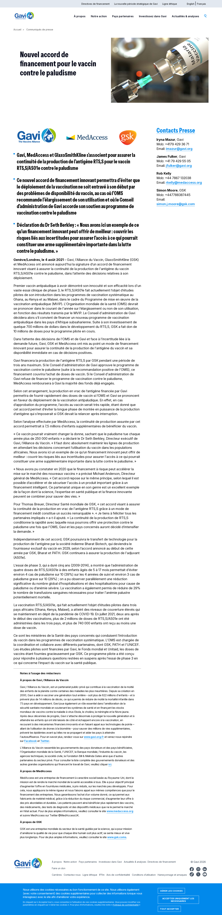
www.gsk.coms (116, 837)
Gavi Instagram (198, 869)
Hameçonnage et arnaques (172, 874)
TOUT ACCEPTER (169, 909)
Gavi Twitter (198, 874)
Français (201, 3)
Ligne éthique (169, 3)
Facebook (30, 741)
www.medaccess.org (120, 811)
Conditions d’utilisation (144, 874)
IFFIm (101, 874)
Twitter (44, 741)
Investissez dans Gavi (152, 16)
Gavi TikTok (192, 874)
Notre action (99, 16)
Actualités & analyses (185, 16)
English (190, 3)
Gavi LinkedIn (205, 869)
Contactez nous (72, 874)
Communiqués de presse (39, 29)
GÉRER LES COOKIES (171, 890)
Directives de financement (95, 3)
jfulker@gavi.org (179, 166)
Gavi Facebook (192, 869)
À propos (79, 16)
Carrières (57, 874)
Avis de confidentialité (118, 874)
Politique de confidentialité (126, 905)
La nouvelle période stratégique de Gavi (136, 3)
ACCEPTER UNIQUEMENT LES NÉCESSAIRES (178, 899)
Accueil (17, 29)
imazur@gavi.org (179, 149)
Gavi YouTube (205, 874)
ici (109, 764)
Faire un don (58, 868)
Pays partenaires (123, 16)
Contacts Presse (176, 130)
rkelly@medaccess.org (184, 182)
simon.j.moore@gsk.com (176, 204)
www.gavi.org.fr (94, 736)
